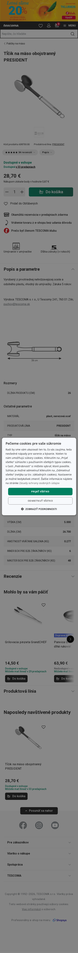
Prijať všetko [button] (40, 491)
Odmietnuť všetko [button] (40, 500)
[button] (39, 509)
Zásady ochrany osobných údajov (39, 483)
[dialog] (39, 476)
